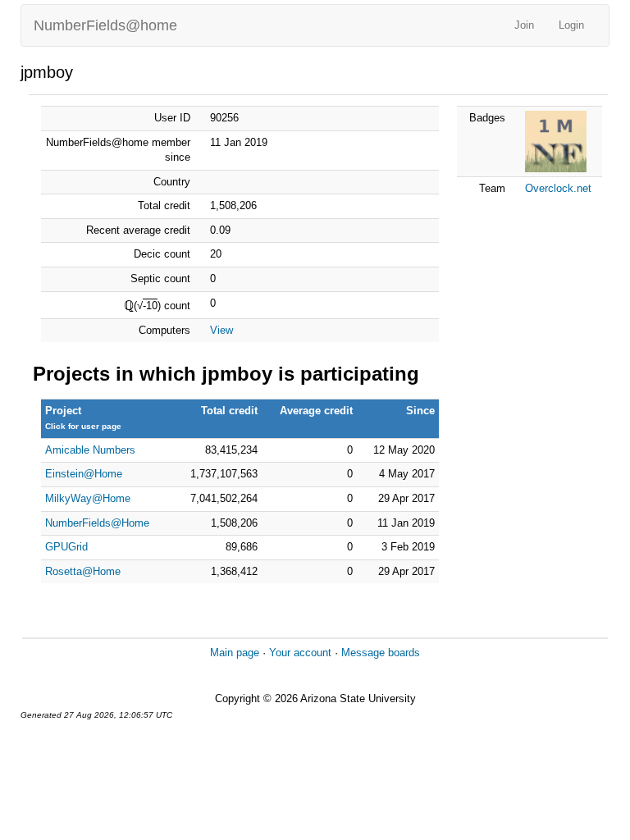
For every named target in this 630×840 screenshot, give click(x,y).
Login (571, 25)
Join (524, 25)
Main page (234, 652)
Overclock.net (558, 188)
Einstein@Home (83, 474)
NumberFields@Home (97, 523)
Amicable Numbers (90, 450)
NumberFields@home (105, 25)
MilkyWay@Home (87, 498)
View (221, 330)
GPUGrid (66, 547)
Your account (300, 652)
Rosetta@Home (83, 571)
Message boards (380, 652)
